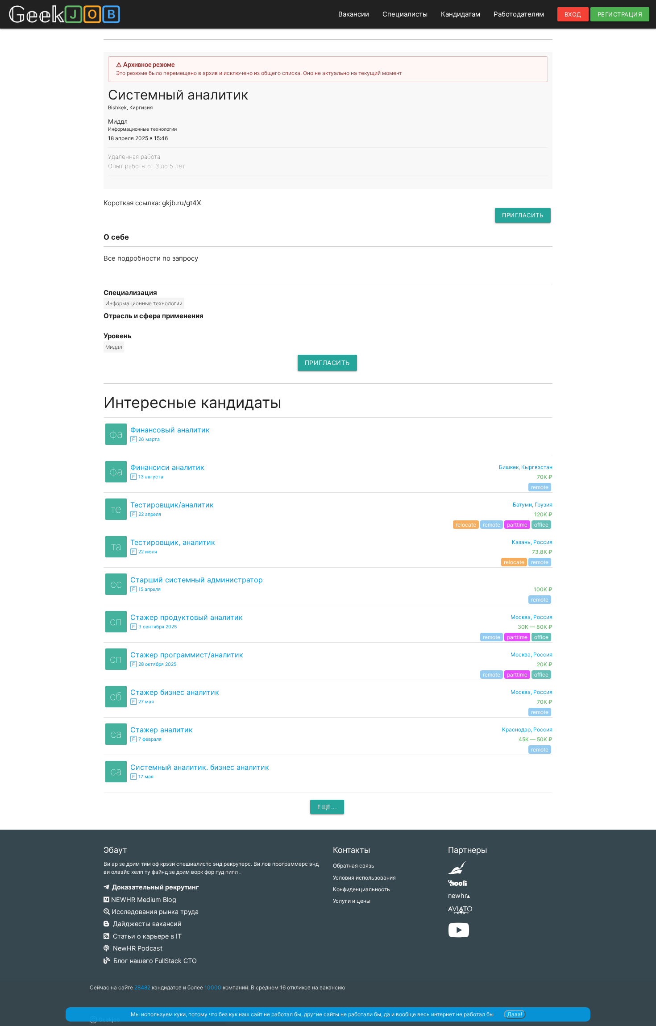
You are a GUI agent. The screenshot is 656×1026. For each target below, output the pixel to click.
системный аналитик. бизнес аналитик (199, 767)
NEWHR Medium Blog (142, 899)
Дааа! (514, 1014)
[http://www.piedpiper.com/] (457, 870)
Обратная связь (353, 865)
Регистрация (620, 14)
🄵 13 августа (146, 477)
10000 (212, 987)
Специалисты (405, 14)
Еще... (327, 806)
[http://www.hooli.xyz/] (457, 886)
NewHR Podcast (135, 948)
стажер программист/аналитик (186, 654)
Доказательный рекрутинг (154, 887)
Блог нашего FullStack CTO (153, 960)
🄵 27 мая (142, 702)
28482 (142, 987)
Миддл (113, 347)
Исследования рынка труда (154, 911)
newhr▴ (459, 895)
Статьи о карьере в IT (145, 936)
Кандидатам (460, 14)
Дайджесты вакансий (145, 923)
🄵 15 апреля (145, 589)
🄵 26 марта (145, 439)
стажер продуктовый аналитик (186, 617)
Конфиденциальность (361, 889)
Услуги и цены (351, 900)
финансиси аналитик (167, 467)
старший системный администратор (196, 579)
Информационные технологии (144, 303)
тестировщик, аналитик (172, 542)
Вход (573, 14)
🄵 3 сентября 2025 (153, 627)
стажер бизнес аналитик (174, 692)
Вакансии (353, 14)
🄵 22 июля (143, 552)
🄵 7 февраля (146, 739)
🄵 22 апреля (145, 514)
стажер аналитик (161, 729)
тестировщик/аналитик (172, 504)
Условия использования (364, 877)
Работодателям (519, 14)
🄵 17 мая (142, 777)
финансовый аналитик (170, 429)
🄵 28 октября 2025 (153, 664)
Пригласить (523, 215)
